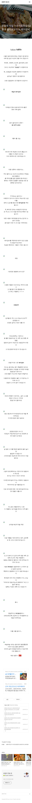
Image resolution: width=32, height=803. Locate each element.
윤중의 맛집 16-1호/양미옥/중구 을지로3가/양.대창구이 (12, 713)
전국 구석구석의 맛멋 (8, 779)
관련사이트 (4, 793)
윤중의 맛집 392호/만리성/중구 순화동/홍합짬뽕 (12, 728)
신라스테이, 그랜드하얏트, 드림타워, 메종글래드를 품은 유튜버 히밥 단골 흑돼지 (15, 690)
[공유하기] (10, 699)
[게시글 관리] (12, 699)
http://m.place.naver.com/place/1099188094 (14, 684)
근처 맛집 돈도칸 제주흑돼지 (15, 686)
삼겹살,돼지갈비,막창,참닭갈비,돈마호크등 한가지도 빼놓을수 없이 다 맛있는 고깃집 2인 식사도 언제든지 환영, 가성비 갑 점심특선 (11, 677)
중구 (8, 705)
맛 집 (6, 705)
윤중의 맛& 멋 (5, 2)
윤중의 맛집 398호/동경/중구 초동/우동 (12, 723)
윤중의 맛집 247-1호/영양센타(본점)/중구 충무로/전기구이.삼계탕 (12, 708)
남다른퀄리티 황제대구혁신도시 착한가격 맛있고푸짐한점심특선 (10, 674)
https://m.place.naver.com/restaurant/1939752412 (14, 671)
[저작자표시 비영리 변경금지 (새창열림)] (23, 699)
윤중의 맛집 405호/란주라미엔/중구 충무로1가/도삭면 (12, 718)
